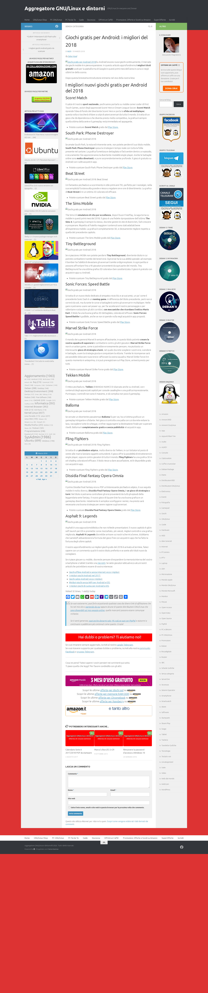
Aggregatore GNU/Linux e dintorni (65, 8)
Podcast (38, 428)
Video (164, 773)
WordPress (166, 790)
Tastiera (165, 740)
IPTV (163, 558)
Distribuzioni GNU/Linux (171, 486)
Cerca (178, 104)
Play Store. (113, 127)
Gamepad (165, 508)
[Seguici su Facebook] (56, 26)
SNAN (164, 707)
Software (165, 712)
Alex (69, 51)
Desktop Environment (39, 391)
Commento (73, 774)
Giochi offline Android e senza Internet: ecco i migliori (94, 572)
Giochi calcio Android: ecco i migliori (85, 579)
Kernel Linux (34, 412)
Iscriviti (172, 20)
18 (56, 468)
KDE (29, 410)
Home (27, 20)
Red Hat (43, 434)
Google (50, 400)
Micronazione (167, 574)
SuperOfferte (160, 20)
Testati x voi (166, 756)
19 (27, 472)
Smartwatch (166, 701)
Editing (47, 394)
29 (41, 476)
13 (32, 468)
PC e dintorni (166, 629)
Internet (165, 547)
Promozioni (166, 640)
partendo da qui (93, 607)
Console (165, 453)
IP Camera (165, 552)
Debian (31, 388)
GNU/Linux (166, 519)
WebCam (165, 784)
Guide (81, 20)
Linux (45, 416)
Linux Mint (31, 419)
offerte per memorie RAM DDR (112, 693)
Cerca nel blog (165, 100)
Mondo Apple (167, 580)
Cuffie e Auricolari (169, 464)
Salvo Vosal (72, 56)
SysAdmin (38, 437)
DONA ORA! (171, 88)
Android (36, 379)
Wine (28, 444)
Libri (163, 569)
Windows (48, 441)
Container (51, 385)
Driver (38, 394)
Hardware (165, 530)
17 (51, 468)
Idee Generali (167, 541)
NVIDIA (48, 425)
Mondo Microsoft (168, 591)
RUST (52, 434)
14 (37, 468)
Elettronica (166, 491)
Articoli (28, 382)
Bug (37, 382)
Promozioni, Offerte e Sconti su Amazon (133, 20)
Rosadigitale (166, 652)
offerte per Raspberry (112, 701)
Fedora (30, 397)
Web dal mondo (168, 779)
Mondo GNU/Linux (169, 585)
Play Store (127, 167)
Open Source (167, 618)
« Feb (38, 479)
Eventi (164, 497)
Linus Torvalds (32, 416)
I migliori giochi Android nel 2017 (84, 575)
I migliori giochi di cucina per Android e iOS (89, 586)
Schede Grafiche (168, 668)
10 (51, 465)
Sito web (71, 798)
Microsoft (41, 422)
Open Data (166, 613)
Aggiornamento (40, 375)
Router (164, 657)
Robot (164, 646)
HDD (163, 536)
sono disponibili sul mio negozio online (87, 610)
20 (32, 472)
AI (27, 379)
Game (28, 400)
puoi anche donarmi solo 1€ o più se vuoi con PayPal (112, 621)
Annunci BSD (166, 420)
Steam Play (166, 723)
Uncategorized (167, 762)
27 (32, 476)
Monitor (165, 596)
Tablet (164, 734)
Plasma (28, 428)
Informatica (45, 403)
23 (46, 472)
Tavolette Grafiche (169, 745)
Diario (164, 475)
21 (37, 472)
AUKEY (164, 447)
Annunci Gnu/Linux (169, 425)
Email (113, 790)
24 (51, 472)
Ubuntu (33, 440)
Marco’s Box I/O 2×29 (104, 749)
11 (56, 465)
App (163, 431)
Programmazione (35, 431)
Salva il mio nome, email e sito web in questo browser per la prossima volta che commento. (107, 807)
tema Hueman (53, 849)
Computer (39, 385)
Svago (164, 729)
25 (56, 472)
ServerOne (166, 679)
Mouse (164, 602)
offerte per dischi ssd (112, 690)
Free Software (43, 397)
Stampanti (166, 718)
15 (41, 468)
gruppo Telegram (85, 652)
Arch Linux (48, 379)
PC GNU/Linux (56, 20)
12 (27, 468)
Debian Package (168, 469)
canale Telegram (125, 645)
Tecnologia (166, 751)
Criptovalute (166, 458)
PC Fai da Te (70, 20)
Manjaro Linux (30, 422)
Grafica (29, 404)
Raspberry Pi (31, 434)
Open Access (167, 607)
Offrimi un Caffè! (106, 20)
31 (51, 476)
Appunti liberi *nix (169, 436)
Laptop (164, 563)
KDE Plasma (40, 410)
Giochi (164, 513)
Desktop (43, 388)
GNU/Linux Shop (40, 20)
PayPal (164, 624)
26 (27, 476)
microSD (101, 563)
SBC (163, 663)
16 (46, 468)
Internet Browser (36, 406)
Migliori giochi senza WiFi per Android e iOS (89, 582)
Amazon (165, 414)
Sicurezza (91, 20)
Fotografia (166, 502)
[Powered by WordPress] (34, 849)
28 (37, 476)
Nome (71, 790)
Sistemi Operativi (168, 690)
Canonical (47, 382)
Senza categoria (74, 26)
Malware (43, 419)
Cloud (29, 385)
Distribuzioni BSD (168, 480)
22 (41, 472)
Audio (164, 442)
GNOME (39, 400)
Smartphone (166, 696)
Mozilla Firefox (34, 425)
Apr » (44, 479)
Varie (164, 767)
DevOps (29, 394)
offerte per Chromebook (111, 697)
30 (46, 476)
